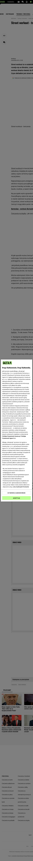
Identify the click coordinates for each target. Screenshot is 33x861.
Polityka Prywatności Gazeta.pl (11, 436)
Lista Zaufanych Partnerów (21, 487)
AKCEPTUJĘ (16, 498)
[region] (16, 430)
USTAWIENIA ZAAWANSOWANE (16, 493)
